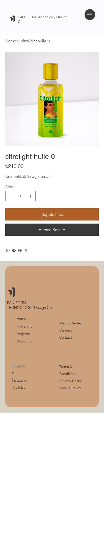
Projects (23, 334)
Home (21, 318)
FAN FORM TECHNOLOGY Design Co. (30, 305)
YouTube (18, 387)
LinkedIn (19, 366)
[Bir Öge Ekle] (30, 196)
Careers (65, 330)
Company (24, 326)
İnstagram (20, 380)
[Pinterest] (19, 250)
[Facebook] (13, 250)
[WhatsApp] (7, 250)
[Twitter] (26, 250)
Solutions (24, 341)
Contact (65, 337)
